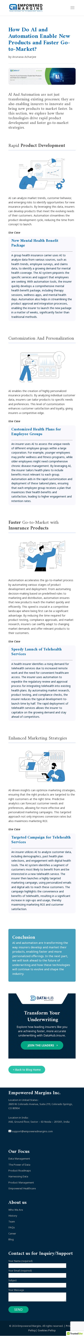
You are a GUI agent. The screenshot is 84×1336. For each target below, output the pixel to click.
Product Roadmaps (19, 1170)
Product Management (21, 1182)
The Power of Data (19, 1164)
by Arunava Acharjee (22, 57)
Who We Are (15, 1209)
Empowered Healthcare (22, 1188)
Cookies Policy (47, 1330)
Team (11, 1221)
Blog (11, 1239)
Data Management (19, 1158)
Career (12, 1233)
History (12, 1215)
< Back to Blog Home (27, 1069)
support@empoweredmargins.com (32, 1131)
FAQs (11, 1227)
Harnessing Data (18, 1176)
